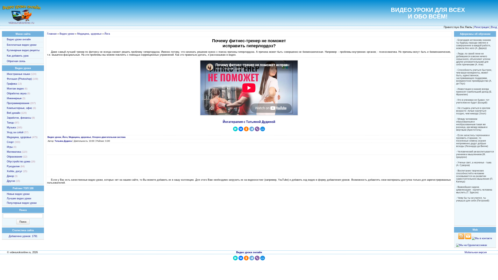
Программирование (18, 103)
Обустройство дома (18, 161)
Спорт (10, 142)
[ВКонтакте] (240, 129)
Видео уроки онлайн (19, 39)
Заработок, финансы (19, 117)
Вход (494, 27)
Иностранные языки (18, 74)
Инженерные (14, 98)
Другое (11, 180)
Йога (107, 33)
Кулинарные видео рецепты (23, 50)
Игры (10, 146)
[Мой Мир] (262, 129)
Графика (12, 83)
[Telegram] (251, 129)
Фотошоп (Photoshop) (19, 78)
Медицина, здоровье (89, 33)
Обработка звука (16, 93)
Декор (10, 176)
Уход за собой (15, 132)
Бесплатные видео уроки (21, 44)
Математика (14, 151)
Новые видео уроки (18, 193)
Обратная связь (16, 61)
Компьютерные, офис (19, 108)
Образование (14, 156)
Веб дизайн (13, 112)
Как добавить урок (18, 55)
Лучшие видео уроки (19, 198)
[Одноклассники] (246, 129)
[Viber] (257, 129)
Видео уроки (67, 33)
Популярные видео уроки (22, 202)
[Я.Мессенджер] (235, 129)
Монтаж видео (15, 88)
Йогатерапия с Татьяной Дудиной (249, 121)
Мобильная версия (476, 252)
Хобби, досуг (14, 171)
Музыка (11, 127)
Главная (52, 33)
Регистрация (481, 27)
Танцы (10, 122)
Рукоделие (13, 166)
